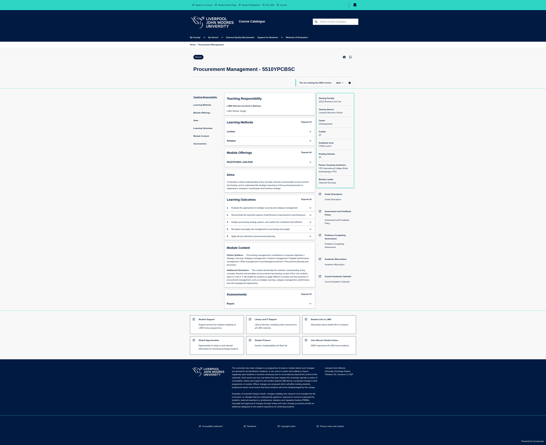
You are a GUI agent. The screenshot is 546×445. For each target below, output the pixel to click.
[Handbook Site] (208, 372)
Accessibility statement (212, 426)
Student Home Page (227, 5)
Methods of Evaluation (297, 37)
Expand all (306, 122)
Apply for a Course (204, 5)
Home (193, 44)
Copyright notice (288, 426)
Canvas (283, 5)
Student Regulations (251, 5)
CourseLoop (538, 441)
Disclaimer (251, 426)
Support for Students (268, 37)
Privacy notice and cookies (332, 426)
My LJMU (270, 5)
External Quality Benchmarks (240, 37)
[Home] (212, 23)
